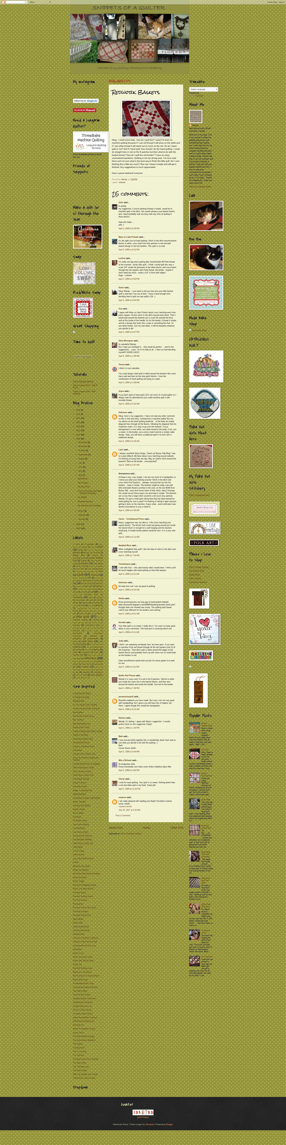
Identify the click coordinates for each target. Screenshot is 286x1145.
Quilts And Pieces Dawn (83, 960)
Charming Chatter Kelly (83, 739)
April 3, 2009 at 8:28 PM (129, 228)
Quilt (80, 574)
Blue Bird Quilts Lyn (81, 724)
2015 (78, 414)
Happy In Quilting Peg (82, 790)
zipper (85, 678)
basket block (87, 583)
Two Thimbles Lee (81, 1067)
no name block (95, 628)
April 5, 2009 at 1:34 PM (129, 728)
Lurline (122, 258)
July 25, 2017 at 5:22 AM (129, 810)
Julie (121, 202)
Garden (84, 563)
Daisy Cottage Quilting (199, 567)
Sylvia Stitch (78, 1032)
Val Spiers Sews (80, 1070)
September (83, 455)
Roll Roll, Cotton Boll (206, 827)
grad (89, 605)
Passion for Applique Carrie (84, 885)
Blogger (169, 1124)
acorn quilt (99, 578)
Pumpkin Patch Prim (82, 915)
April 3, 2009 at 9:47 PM (129, 332)
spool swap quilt (94, 655)
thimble (97, 667)
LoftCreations (78, 855)
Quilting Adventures (81, 930)
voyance (122, 797)
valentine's (98, 672)
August (81, 459)
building (89, 589)
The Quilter (78, 1044)
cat (92, 591)
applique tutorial (93, 581)
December (83, 442)
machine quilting (80, 620)
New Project (83, 483)
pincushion (77, 633)
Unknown (123, 412)
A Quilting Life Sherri (82, 693)
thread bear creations (88, 669)
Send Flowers (143, 1117)
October (82, 450)
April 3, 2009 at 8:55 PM (129, 279)
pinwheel (93, 636)
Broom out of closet (92, 553)
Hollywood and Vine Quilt (205, 880)
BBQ (92, 547)
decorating (80, 600)
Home (146, 827)
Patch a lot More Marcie (83, 889)
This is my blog (79, 1051)
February (82, 515)
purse (75, 641)
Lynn (121, 449)
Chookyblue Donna (81, 742)
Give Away (98, 563)
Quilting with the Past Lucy (84, 945)
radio (91, 644)
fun (74, 605)
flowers (85, 603)
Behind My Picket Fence (83, 716)
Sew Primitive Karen (82, 995)
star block (77, 658)
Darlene (122, 718)
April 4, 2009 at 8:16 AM (129, 590)
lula (99, 617)
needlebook (90, 625)
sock (96, 652)
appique (79, 581)
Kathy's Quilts (79, 809)
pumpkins (77, 638)
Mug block (98, 569)
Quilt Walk (205, 799)
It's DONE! (82, 497)
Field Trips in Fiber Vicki (83, 775)
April (80, 475)
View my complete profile (200, 187)
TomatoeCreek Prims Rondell (85, 1059)
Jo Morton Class (205, 931)
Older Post (177, 827)
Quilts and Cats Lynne (82, 957)
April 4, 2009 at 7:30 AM (129, 555)
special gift (78, 655)
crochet (100, 597)
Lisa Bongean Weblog (82, 839)
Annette (122, 622)
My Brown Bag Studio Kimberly (86, 873)
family (75, 603)
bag (75, 583)
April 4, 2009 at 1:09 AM (129, 356)
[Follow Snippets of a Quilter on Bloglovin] (86, 102)
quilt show (87, 641)
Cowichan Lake (79, 558)
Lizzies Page (78, 851)
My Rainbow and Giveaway (89, 505)
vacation (86, 672)
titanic (101, 669)
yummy (78, 678)
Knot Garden (78, 813)
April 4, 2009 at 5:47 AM (129, 465)
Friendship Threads (81, 779)
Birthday (76, 552)
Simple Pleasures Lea (82, 1006)
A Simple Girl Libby (81, 697)
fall (98, 600)
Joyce (121, 391)
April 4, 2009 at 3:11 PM (129, 667)
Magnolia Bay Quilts (81, 866)
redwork (122, 182)
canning (84, 592)
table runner (82, 666)
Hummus (92, 566)
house (75, 611)
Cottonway (77, 750)
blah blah (88, 586)
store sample (77, 661)
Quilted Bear (194, 575)
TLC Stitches (78, 1055)
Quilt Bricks (83, 478)
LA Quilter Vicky (80, 820)
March (81, 511)
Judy (121, 641)
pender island (92, 630)
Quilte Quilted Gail (81, 927)
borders (80, 589)
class (91, 597)
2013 (78, 422)
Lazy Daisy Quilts (80, 832)
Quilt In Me (78, 923)
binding (78, 586)
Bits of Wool (78, 720)
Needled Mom (125, 545)
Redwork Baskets (85, 501)
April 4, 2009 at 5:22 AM (129, 404)
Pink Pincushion (80, 900)
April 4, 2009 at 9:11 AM (129, 632)
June (80, 467)
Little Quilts (78, 847)
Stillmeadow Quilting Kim (84, 1021)
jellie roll (83, 613)
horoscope (96, 608)
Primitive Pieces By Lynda (84, 907)
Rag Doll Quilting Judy (82, 968)
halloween (98, 605)
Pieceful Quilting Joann (83, 896)
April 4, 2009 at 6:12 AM (129, 537)
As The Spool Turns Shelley (85, 705)
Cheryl (122, 779)
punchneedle (93, 638)
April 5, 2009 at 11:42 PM (129, 789)
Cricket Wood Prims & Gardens (86, 764)
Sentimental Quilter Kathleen (85, 987)
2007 (78, 528)
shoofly (79, 650)
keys (92, 613)
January (82, 519)
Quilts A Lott (78, 953)
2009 (78, 439)
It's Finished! (206, 957)
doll (90, 600)
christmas (78, 597)
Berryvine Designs (93, 550)
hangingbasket (82, 608)
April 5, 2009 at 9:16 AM (129, 709)
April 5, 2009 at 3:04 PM (129, 752)
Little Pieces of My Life (83, 843)
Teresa (122, 364)
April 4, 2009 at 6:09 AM (129, 510)
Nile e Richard (125, 760)
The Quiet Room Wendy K (84, 1040)
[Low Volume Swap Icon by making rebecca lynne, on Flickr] (84, 284)
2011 (78, 430)
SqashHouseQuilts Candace (85, 1017)
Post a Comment (123, 815)
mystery (76, 625)
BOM (100, 547)
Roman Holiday (78, 578)
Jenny (100, 566)
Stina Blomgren (126, 341)
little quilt (82, 616)
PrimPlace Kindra (80, 911)
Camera (95, 555)
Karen (121, 287)
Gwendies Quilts (80, 786)
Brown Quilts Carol (81, 727)
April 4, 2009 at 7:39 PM (129, 688)
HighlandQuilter (79, 794)
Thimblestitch (79, 1048)
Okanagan (90, 571)
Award (84, 547)
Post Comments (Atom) (131, 834)
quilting (83, 644)
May (80, 471)
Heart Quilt (80, 566)
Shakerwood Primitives (83, 1002)
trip (77, 672)
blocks (99, 586)
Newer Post (116, 827)
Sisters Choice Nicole (82, 1010)
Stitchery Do (78, 1025)
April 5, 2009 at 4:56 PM (129, 770)
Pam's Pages (78, 881)
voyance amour (125, 806)
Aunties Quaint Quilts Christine (86, 708)
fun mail (81, 605)
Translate (199, 96)
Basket (80, 550)
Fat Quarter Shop (196, 571)
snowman (86, 652)
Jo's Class (80, 569)
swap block (86, 664)
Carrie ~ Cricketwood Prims (131, 519)
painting (76, 630)
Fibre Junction (195, 578)
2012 (78, 426)
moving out (96, 622)
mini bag (84, 622)
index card (96, 611)
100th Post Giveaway (206, 905)
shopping (95, 649)
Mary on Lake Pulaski (128, 237)
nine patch (83, 628)
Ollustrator (150, 1124)
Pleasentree (78, 904)
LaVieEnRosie (79, 828)
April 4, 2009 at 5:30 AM (129, 441)
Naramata (79, 571)
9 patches (89, 544)
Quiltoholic (77, 949)
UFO (89, 578)
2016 (78, 410)
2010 (78, 435)
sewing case (98, 647)
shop (86, 650)
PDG (101, 571)
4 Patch (76, 544)
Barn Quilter (78, 712)
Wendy (195, 125)
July (80, 463)
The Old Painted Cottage (83, 1036)
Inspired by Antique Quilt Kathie (86, 798)
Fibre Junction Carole (82, 771)
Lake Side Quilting (81, 824)
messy (75, 622)
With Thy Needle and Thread (85, 1074)
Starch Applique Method (83, 381)
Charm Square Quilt (206, 724)
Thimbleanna (125, 564)
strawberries (89, 661)
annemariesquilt (126, 696)
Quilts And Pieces (127, 675)
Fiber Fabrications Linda (83, 767)
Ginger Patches (79, 783)
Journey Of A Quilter (81, 805)
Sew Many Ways (80, 991)
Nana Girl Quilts (80, 877)
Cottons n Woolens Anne (83, 746)
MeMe (89, 569)
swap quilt (98, 664)
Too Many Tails (79, 1063)
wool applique (97, 675)
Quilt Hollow (78, 919)
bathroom (99, 583)
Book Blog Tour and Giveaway (205, 854)
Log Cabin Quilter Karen (83, 858)
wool (85, 675)
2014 (78, 418)
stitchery (90, 658)
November (83, 446)
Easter (84, 560)
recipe (98, 644)
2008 (78, 524)
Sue (120, 309)
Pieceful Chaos (79, 892)
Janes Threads (79, 802)
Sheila (121, 598)
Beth (121, 736)
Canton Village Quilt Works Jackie (87, 731)
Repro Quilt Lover (80, 979)
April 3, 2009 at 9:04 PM (129, 300)
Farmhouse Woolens (198, 582)
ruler (87, 647)
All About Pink (84, 487)
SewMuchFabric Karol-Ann (84, 998)
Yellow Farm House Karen (84, 1078)
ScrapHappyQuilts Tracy (83, 983)
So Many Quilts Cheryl (83, 1014)
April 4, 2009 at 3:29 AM (129, 382)
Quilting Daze (79, 934)
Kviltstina (77, 817)
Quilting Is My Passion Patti (85, 942)
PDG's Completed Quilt (199, 495)
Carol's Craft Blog (80, 735)
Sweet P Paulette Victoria (84, 1029)
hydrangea (85, 611)
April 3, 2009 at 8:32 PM (129, 249)
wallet (78, 675)
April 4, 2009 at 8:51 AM (129, 614)
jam (74, 613)
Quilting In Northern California (85, 938)
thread (75, 669)
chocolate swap (91, 594)
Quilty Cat (77, 964)
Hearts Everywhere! (206, 774)
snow (75, 652)
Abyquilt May (78, 701)
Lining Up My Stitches (82, 836)
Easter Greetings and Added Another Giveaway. (90, 492)
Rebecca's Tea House (82, 972)
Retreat (94, 575)
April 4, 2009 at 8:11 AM (129, 574)
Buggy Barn (79, 555)
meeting (96, 620)
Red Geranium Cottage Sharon (86, 976)
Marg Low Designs (81, 870)
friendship (96, 603)
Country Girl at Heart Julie (84, 754)
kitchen (100, 613)
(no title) (204, 749)
